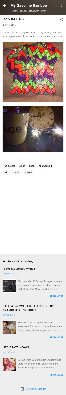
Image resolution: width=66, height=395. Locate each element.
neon (32, 165)
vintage (28, 172)
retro (6, 172)
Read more (56, 296)
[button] (61, 19)
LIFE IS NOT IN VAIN (16, 347)
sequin (16, 172)
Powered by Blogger (35, 388)
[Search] (61, 6)
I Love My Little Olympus (19, 268)
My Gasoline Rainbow (29, 5)
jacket (22, 165)
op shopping (45, 165)
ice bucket (9, 165)
